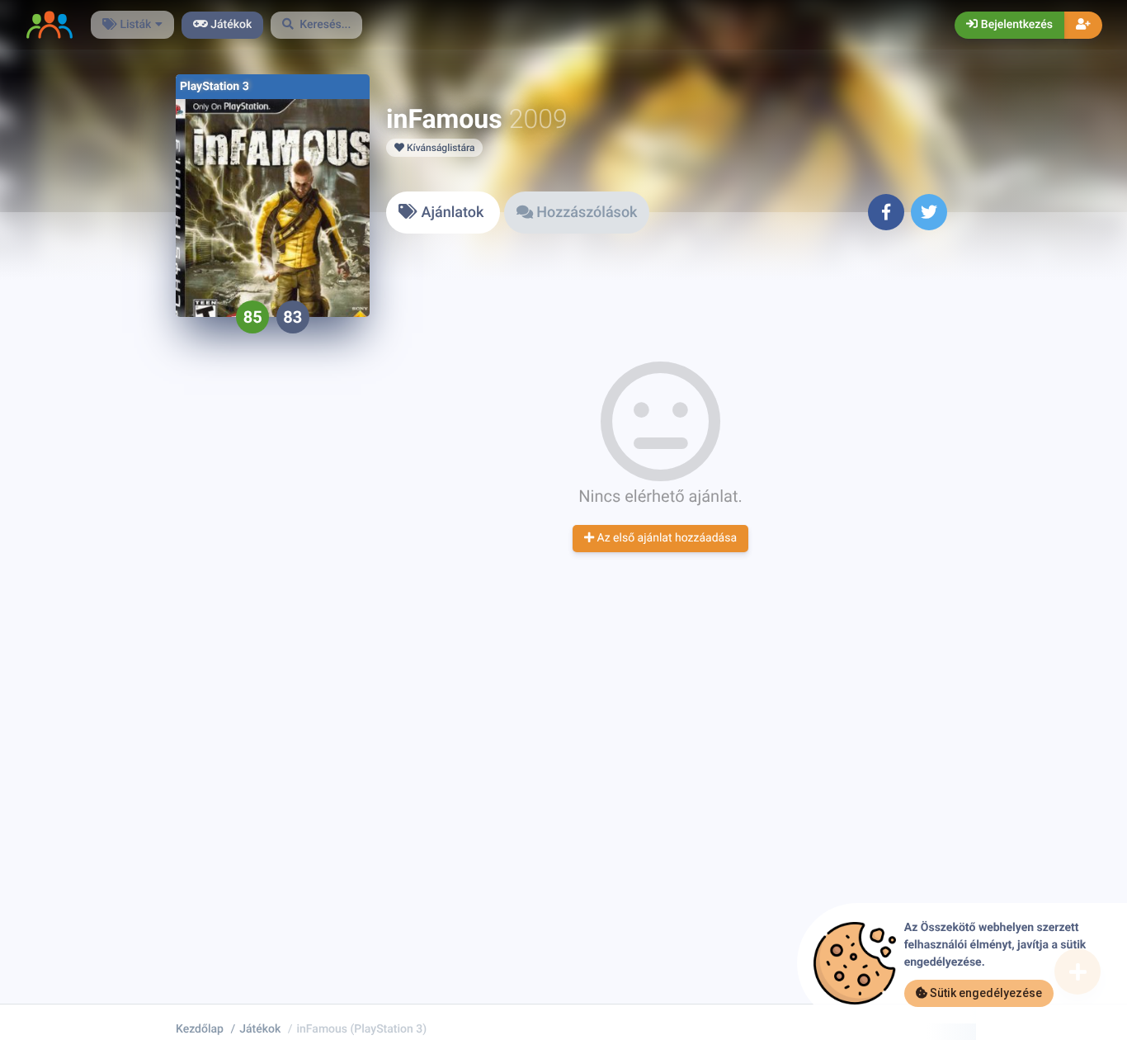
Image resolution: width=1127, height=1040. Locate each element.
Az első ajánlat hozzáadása (665, 538)
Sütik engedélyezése (984, 993)
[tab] (443, 212)
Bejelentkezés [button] (1015, 24)
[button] (317, 25)
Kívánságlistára (439, 148)
